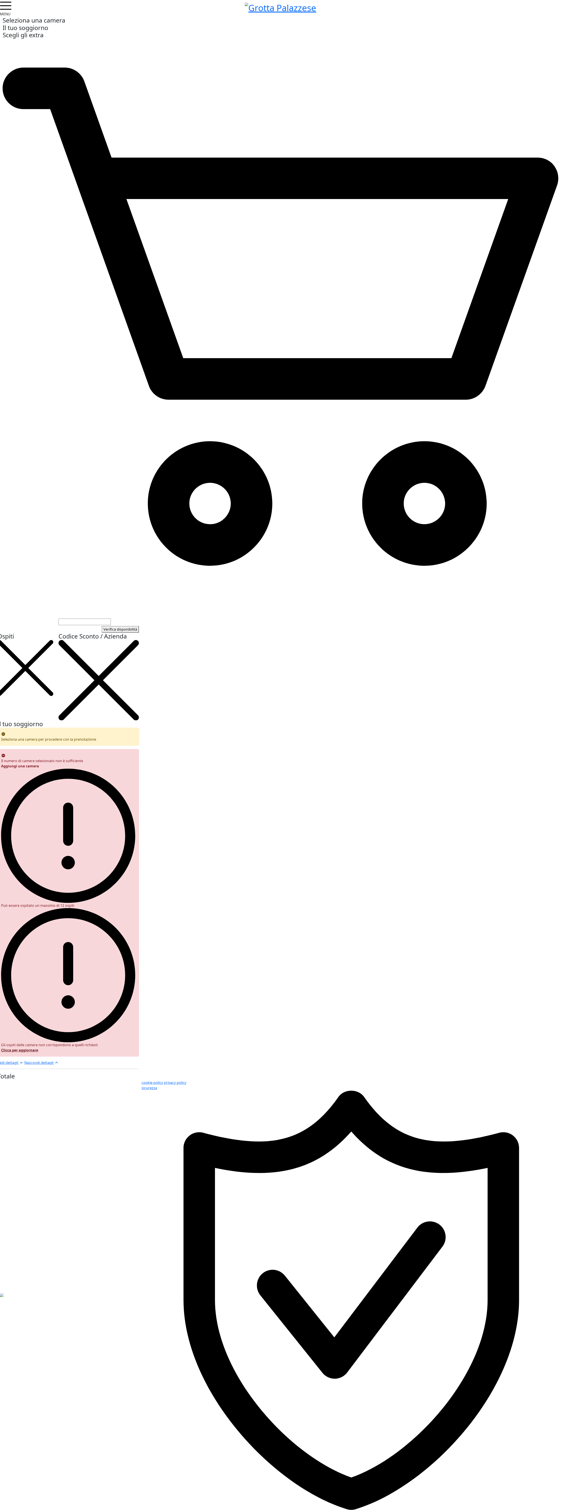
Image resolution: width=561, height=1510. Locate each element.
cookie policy (152, 1082)
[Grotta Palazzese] (280, 7)
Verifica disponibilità (120, 629)
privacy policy (175, 1082)
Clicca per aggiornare (19, 1050)
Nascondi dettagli (39, 1062)
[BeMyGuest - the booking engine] (2, 1295)
